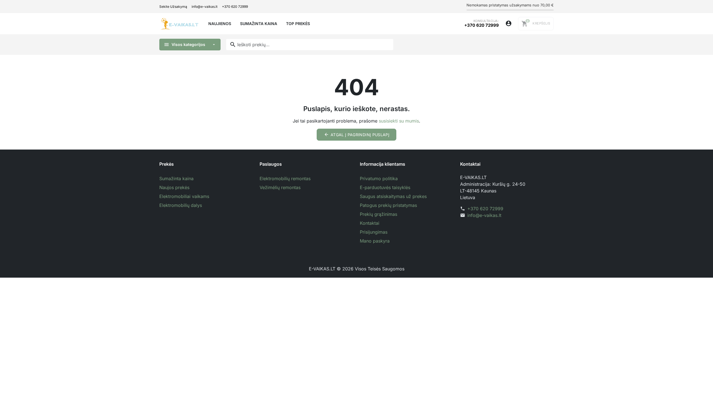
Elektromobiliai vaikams (184, 196)
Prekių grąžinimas (378, 214)
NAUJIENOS (219, 23)
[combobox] (309, 44)
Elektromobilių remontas (285, 178)
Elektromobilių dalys (180, 205)
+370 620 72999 (235, 6)
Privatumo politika (379, 178)
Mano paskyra (375, 241)
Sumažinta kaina (176, 178)
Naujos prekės (174, 187)
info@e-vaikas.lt (205, 6)
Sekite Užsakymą (173, 6)
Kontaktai (369, 223)
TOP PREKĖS (298, 23)
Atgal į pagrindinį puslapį (356, 134)
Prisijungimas (373, 232)
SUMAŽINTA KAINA (258, 23)
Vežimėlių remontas (280, 187)
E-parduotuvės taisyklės (385, 187)
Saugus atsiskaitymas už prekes (393, 196)
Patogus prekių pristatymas (388, 205)
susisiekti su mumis (399, 121)
